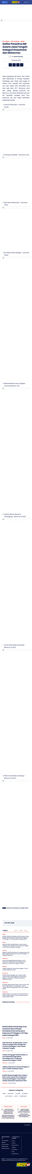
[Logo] (15, 2)
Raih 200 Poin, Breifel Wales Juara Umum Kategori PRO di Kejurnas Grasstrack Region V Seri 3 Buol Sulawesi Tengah (15, 946)
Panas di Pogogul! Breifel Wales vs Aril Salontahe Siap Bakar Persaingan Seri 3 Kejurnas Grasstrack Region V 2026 (14, 962)
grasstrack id (16, 908)
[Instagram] (4, 1128)
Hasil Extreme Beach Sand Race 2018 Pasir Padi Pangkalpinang (8, 1117)
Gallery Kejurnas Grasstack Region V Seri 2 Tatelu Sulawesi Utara (15, 969)
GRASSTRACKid (18, 56)
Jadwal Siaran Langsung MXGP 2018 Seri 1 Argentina (24, 1115)
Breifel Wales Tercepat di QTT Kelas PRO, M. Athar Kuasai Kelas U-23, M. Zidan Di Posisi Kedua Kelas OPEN (15, 995)
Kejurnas (6, 41)
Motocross (15, 41)
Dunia (16, 930)
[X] (14, 65)
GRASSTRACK (9, 908)
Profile (4, 950)
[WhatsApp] (21, 65)
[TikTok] (6, 1128)
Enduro (21, 930)
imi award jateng (24, 908)
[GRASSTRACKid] (10, 57)
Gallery (4, 966)
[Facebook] (10, 65)
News (23, 41)
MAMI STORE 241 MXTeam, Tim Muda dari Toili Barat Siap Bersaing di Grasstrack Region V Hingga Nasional (15, 954)
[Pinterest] (18, 65)
